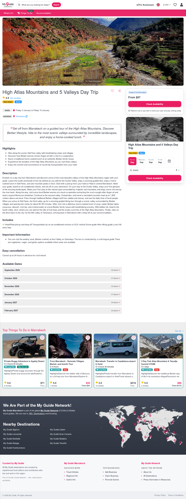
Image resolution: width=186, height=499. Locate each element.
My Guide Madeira (58, 438)
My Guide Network (49, 410)
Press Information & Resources (157, 479)
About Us (147, 472)
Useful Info (71, 479)
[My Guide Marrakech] (8, 5)
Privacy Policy (160, 495)
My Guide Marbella (11, 438)
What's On (8, 13)
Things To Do (26, 13)
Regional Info (72, 475)
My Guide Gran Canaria (60, 434)
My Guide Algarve (11, 429)
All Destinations (150, 475)
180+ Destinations (37, 413)
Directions (20, 116)
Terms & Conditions (176, 495)
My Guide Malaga (11, 443)
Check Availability (154, 104)
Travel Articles (72, 472)
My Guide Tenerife (58, 443)
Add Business (111, 472)
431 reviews (15, 98)
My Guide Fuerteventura (14, 447)
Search (56, 4)
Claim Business (111, 475)
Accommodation (43, 13)
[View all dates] (169, 161)
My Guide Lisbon (57, 429)
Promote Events (112, 479)
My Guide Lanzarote (12, 434)
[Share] (119, 90)
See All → (179, 331)
